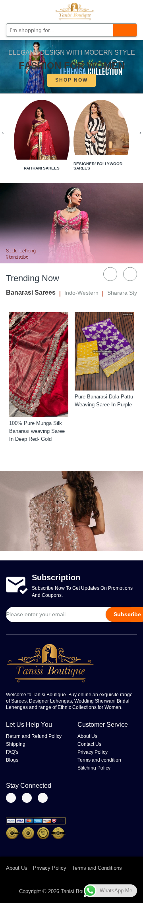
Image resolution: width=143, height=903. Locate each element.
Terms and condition (99, 760)
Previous (110, 274)
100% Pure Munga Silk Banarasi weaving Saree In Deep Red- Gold (37, 431)
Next (130, 274)
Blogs (12, 760)
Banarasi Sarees (31, 292)
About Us (87, 736)
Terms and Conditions (97, 868)
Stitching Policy (93, 768)
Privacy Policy (92, 752)
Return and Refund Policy (34, 736)
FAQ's (12, 752)
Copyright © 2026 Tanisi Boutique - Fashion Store (76, 891)
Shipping (15, 744)
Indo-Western (81, 293)
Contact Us (89, 744)
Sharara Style (124, 293)
